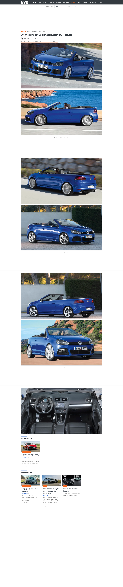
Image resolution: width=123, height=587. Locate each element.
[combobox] (55, 7)
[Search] (101, 2)
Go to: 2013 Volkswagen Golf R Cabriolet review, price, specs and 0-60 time (39, 42)
